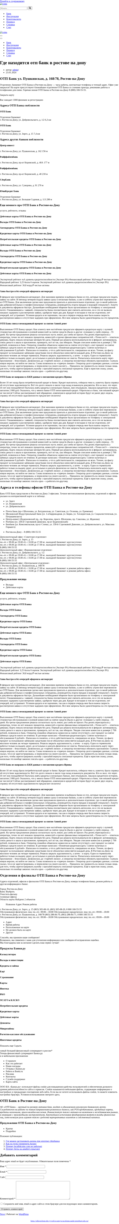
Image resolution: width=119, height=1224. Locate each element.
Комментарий (7, 1198)
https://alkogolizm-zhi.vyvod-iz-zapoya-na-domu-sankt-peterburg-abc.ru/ (60, 1221)
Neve (2, 1214)
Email (3, 1172)
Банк (8, 13)
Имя (3, 1166)
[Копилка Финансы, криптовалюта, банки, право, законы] (3, 4)
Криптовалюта (13, 19)
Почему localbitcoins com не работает (24, 1146)
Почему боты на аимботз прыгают (23, 1149)
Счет (8, 27)
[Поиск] (30, 8)
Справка (10, 24)
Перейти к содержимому (12, 1)
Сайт (2, 1177)
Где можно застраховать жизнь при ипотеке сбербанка (33, 1141)
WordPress (24, 1214)
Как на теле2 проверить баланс (21, 1143)
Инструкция (12, 16)
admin (15, 70)
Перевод (10, 22)
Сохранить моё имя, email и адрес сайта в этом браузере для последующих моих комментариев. (50, 1204)
